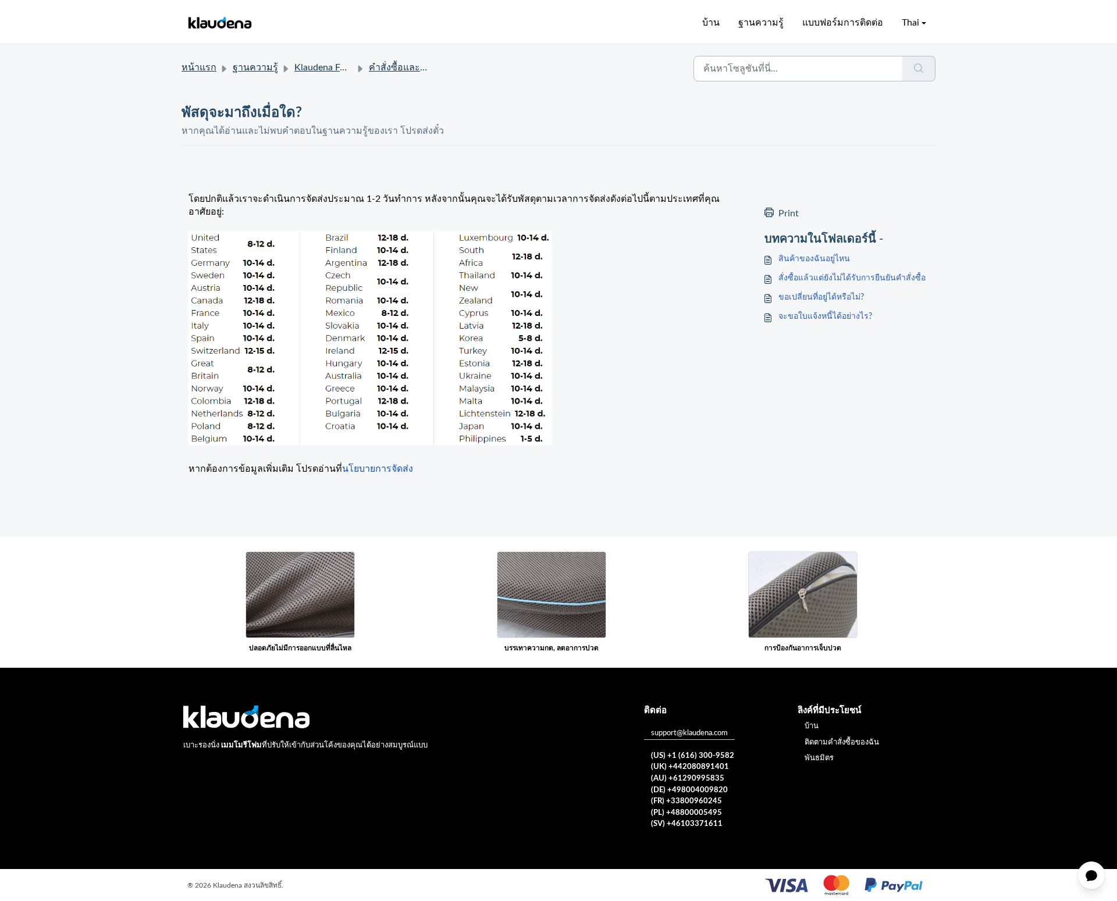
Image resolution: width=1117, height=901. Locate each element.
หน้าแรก (199, 67)
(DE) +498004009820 (689, 790)
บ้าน (711, 22)
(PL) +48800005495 (686, 813)
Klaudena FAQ (324, 67)
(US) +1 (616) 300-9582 (692, 756)
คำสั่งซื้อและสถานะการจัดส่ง (427, 67)
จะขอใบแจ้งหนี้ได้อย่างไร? (825, 316)
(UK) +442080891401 (690, 767)
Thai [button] (910, 22)
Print (788, 213)
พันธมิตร (819, 758)
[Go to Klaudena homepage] (219, 23)
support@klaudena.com (689, 733)
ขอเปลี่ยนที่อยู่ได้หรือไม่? (821, 297)
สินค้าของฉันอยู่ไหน (814, 259)
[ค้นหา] (918, 68)
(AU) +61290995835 (687, 778)
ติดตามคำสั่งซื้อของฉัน (842, 742)
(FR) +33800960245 (686, 801)
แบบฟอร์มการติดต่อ (842, 22)
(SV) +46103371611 (687, 824)
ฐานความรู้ (761, 22)
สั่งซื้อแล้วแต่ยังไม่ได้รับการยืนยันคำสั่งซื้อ (852, 278)
